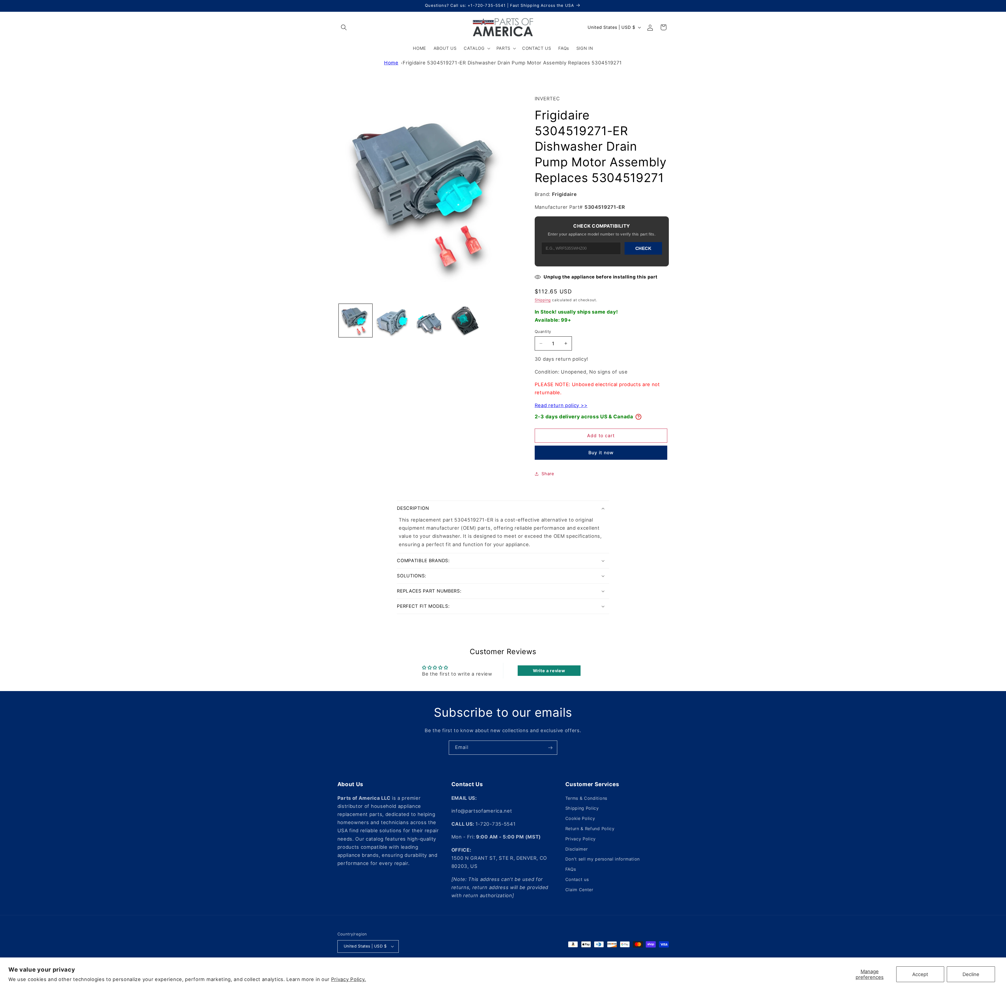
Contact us (577, 879)
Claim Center (579, 889)
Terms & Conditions (586, 798)
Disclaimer (576, 849)
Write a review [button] (549, 670)
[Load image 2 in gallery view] (392, 320)
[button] (344, 27)
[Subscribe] (550, 748)
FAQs (570, 869)
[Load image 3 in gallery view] (428, 320)
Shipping (543, 300)
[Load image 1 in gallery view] (355, 320)
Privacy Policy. (348, 979)
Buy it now (601, 452)
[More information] (638, 417)
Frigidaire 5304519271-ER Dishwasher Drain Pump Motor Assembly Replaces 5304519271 (512, 62)
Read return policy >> (561, 405)
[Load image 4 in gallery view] (465, 320)
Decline (971, 974)
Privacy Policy (580, 838)
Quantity (543, 331)
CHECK (643, 248)
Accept (920, 974)
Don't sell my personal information (602, 859)
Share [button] (548, 473)
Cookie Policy (580, 818)
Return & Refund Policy (590, 828)
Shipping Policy (582, 808)
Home (391, 62)
